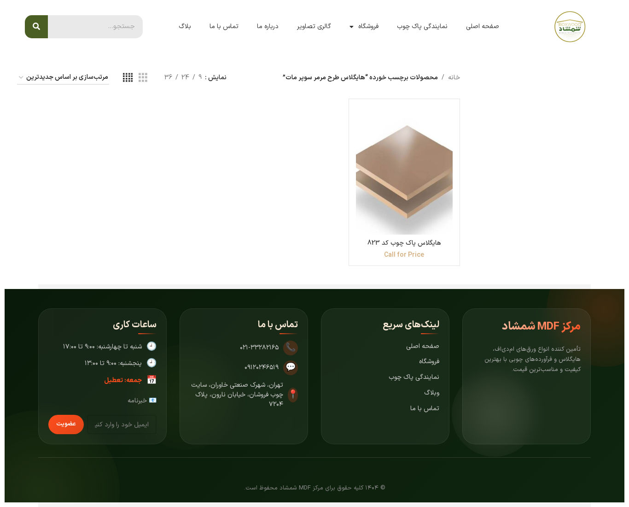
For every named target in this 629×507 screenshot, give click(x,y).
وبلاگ (431, 393)
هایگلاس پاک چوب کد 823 (404, 243)
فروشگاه (368, 26)
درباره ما (268, 26)
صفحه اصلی (482, 26)
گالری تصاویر (314, 26)
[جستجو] (36, 26)
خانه (454, 78)
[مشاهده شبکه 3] (143, 78)
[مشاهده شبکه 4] (128, 78)
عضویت (66, 424)
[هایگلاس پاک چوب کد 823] (404, 170)
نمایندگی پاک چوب (422, 26)
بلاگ (185, 26)
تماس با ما (224, 26)
